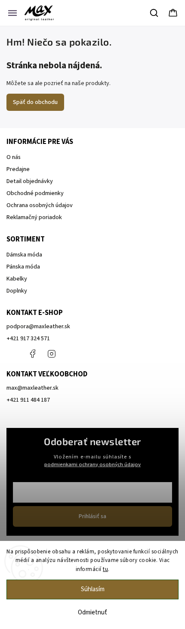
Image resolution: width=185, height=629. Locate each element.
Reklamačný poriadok (34, 217)
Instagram (51, 353)
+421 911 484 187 (71, 353)
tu (105, 569)
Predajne (18, 169)
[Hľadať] (154, 13)
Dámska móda (24, 254)
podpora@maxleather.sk (38, 326)
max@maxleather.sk (32, 388)
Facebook (32, 353)
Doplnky (16, 291)
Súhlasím (93, 589)
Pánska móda (23, 267)
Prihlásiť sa (92, 516)
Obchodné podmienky (35, 193)
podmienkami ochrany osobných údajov (92, 464)
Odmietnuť (92, 612)
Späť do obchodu (35, 102)
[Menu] (12, 12)
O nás (13, 157)
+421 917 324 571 (28, 338)
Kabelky (16, 279)
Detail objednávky (29, 181)
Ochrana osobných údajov (39, 205)
